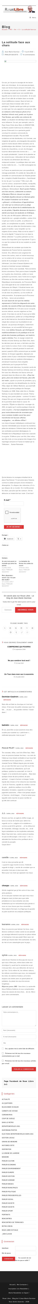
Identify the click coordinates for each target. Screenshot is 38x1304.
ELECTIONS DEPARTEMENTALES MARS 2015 (17, 1134)
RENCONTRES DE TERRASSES (13, 1222)
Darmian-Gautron (10, 697)
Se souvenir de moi (24, 1258)
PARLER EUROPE (8, 1172)
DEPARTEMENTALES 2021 (11, 1126)
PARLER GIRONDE (8, 1180)
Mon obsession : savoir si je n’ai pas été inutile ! (8, 577)
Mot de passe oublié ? (22, 1260)
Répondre (7, 699)
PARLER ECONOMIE (9, 1165)
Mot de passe (6, 1253)
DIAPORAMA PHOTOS (9, 1130)
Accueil (12, 1284)
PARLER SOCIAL (7, 1199)
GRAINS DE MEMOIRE (9, 1141)
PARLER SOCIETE (11, 54)
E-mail (7, 500)
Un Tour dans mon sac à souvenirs (19, 674)
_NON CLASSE (7, 1234)
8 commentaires (29, 54)
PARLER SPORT (7, 1211)
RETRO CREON (7, 1226)
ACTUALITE (6, 1099)
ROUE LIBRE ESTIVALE (10, 1230)
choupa (5, 886)
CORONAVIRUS (7, 1115)
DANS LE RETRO (8, 1122)
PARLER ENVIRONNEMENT (11, 1168)
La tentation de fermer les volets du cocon (26, 563)
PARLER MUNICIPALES (10, 1188)
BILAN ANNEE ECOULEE (10, 1107)
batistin (5, 725)
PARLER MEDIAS (8, 1184)
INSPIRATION (6, 1149)
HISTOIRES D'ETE (8, 1145)
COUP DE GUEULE (8, 1118)
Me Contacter (22, 1284)
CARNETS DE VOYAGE (10, 1111)
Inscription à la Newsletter (18, 1289)
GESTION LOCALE (8, 1138)
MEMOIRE (5, 1157)
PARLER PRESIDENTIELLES (11, 1195)
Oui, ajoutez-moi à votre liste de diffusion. (20, 1048)
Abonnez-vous (26, 610)
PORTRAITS (6, 1214)
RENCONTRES (7, 1218)
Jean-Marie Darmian (12, 52)
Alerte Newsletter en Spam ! (19, 1293)
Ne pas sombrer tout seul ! (19, 660)
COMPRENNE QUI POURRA (19, 647)
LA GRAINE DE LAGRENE (10, 1153)
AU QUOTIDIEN (7, 1103)
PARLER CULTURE (8, 1161)
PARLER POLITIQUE (9, 1191)
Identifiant (5, 1248)
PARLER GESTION (8, 1176)
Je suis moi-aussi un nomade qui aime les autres (9, 563)
